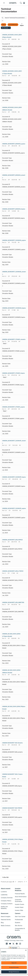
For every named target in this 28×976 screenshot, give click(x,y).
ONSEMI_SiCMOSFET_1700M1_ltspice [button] (13, 373)
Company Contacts (6, 903)
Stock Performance (20, 896)
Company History (6, 900)
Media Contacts (5, 925)
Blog (2, 922)
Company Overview (7, 897)
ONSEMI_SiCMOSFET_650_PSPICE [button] (12, 539)
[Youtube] (10, 944)
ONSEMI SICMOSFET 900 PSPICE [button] (12, 808)
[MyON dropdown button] (24, 3)
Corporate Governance (18, 900)
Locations (4, 891)
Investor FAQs (19, 910)
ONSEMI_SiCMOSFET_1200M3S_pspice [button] (14, 240)
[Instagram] (20, 944)
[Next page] (25, 877)
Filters (3, 24)
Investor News (19, 907)
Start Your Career (20, 916)
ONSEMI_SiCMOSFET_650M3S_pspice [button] (13, 144)
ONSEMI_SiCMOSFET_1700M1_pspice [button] (13, 407)
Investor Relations (18, 889)
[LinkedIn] (7, 944)
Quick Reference (13, 24)
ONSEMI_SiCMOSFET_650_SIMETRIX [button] (13, 602)
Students (17, 922)
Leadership (4, 894)
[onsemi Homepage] (13, 2)
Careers (17, 913)
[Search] (2, 17)
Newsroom (4, 913)
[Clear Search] (2, 20)
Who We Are (18, 925)
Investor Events (19, 904)
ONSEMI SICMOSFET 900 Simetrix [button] (12, 743)
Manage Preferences (14, 971)
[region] (14, 962)
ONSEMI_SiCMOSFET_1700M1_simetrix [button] (13, 339)
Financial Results (20, 893)
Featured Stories (6, 919)
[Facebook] (17, 944)
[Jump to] (26, 882)
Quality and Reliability (4, 907)
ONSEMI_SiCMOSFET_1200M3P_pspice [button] (14, 508)
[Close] (26, 950)
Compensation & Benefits (20, 929)
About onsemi (5, 888)
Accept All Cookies (14, 967)
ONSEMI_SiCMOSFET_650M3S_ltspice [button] (13, 209)
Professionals (19, 919)
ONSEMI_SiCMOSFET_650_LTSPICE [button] (12, 571)
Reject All (14, 962)
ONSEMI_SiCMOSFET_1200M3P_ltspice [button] (14, 477)
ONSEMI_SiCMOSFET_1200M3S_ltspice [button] (14, 308)
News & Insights (5, 916)
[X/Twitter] (14, 944)
